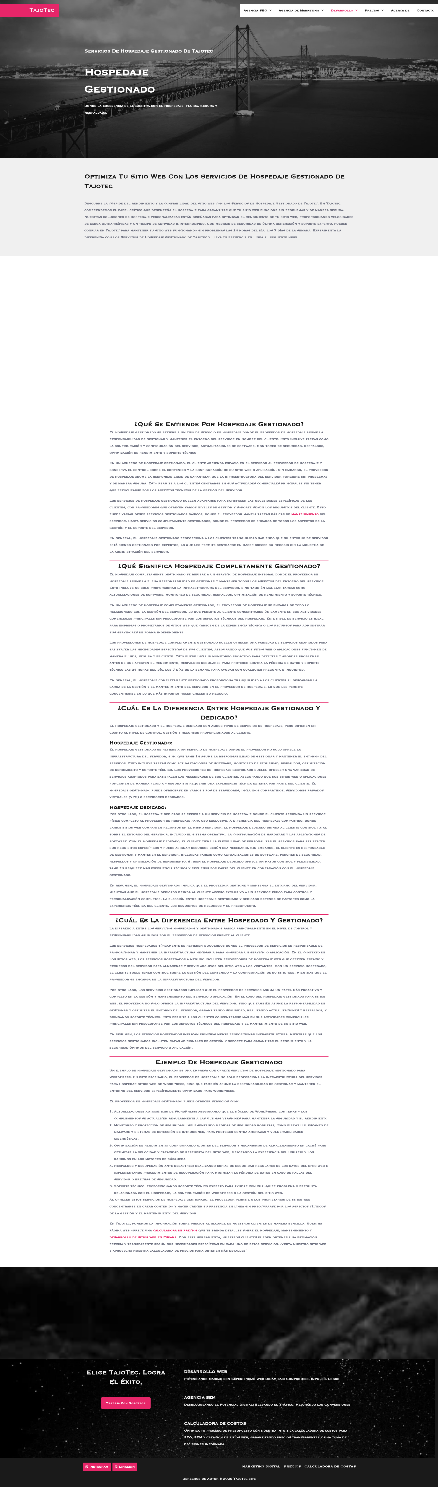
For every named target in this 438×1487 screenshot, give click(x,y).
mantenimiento (305, 514)
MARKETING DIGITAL (261, 1466)
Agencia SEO (255, 10)
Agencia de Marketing (299, 10)
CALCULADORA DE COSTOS (215, 1423)
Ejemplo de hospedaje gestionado (134, 384)
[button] (269, 10)
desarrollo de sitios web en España (143, 1237)
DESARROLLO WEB (205, 1372)
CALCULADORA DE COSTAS (330, 1466)
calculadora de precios (175, 1230)
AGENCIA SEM (200, 1397)
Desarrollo (342, 10)
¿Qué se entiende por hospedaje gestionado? (144, 347)
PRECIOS (292, 1466)
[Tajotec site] (29, 10)
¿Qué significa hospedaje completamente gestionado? (152, 355)
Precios (372, 10)
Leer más (78, 1319)
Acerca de (400, 10)
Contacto (425, 10)
